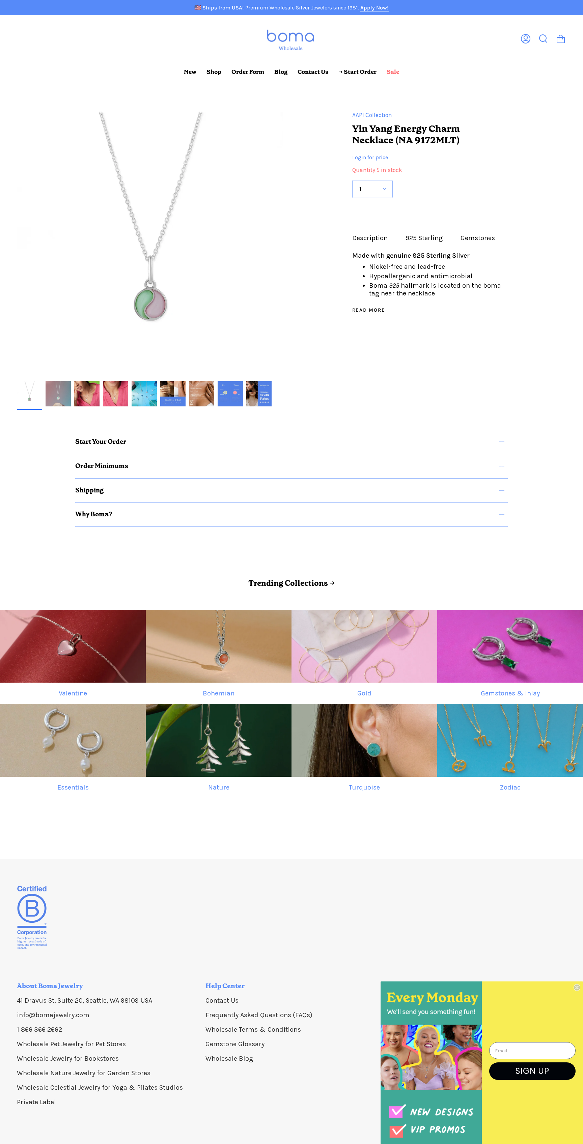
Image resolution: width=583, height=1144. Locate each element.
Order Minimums (101, 466)
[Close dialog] (577, 987)
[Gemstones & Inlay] (510, 646)
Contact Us (222, 1000)
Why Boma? (93, 514)
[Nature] (219, 740)
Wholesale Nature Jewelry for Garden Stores (83, 1073)
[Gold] (364, 646)
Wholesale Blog (229, 1058)
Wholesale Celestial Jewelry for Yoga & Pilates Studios (100, 1087)
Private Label (36, 1102)
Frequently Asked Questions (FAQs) (258, 1015)
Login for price (370, 157)
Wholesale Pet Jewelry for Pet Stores (71, 1044)
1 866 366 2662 (39, 1029)
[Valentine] (73, 646)
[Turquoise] (364, 740)
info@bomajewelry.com (53, 1015)
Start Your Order (100, 441)
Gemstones (478, 238)
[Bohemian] (219, 646)
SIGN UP (532, 1071)
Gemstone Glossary (235, 1044)
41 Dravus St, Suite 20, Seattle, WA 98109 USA (84, 1000)
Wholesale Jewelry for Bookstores (68, 1058)
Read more (368, 310)
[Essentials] (73, 740)
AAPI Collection (372, 115)
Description (370, 238)
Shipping (89, 490)
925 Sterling (424, 238)
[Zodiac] (510, 740)
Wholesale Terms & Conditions (253, 1029)
